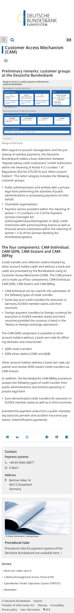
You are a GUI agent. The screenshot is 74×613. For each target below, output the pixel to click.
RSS (47, 609)
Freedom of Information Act (18, 605)
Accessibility (57, 605)
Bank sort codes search (17, 570)
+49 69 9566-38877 (21, 462)
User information (30, 609)
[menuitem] (4, 39)
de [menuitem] (68, 39)
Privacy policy (9, 609)
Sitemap (42, 605)
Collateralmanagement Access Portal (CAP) (28, 577)
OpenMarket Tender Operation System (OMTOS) (31, 583)
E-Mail (13, 468)
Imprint (37, 601)
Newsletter (10, 589)
